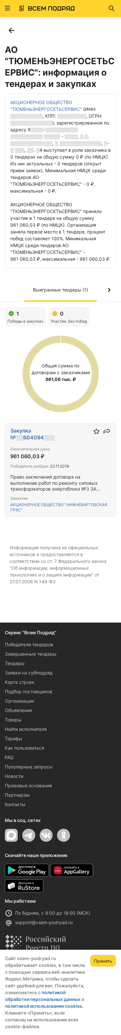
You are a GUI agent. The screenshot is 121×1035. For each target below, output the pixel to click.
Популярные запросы (29, 766)
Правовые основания (28, 785)
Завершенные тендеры (30, 654)
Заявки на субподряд (29, 672)
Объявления (18, 710)
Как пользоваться (24, 748)
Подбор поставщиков (28, 691)
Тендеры (15, 663)
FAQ (9, 757)
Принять (103, 961)
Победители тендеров (29, 644)
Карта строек (20, 682)
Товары (13, 719)
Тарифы (13, 738)
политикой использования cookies (43, 1006)
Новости (14, 776)
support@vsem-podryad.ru (44, 922)
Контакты (15, 804)
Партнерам (17, 795)
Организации (19, 701)
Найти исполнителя (26, 729)
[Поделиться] (107, 431)
